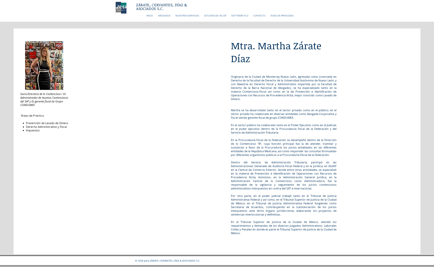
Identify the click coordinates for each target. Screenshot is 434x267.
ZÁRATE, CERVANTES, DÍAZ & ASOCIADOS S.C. (161, 6)
